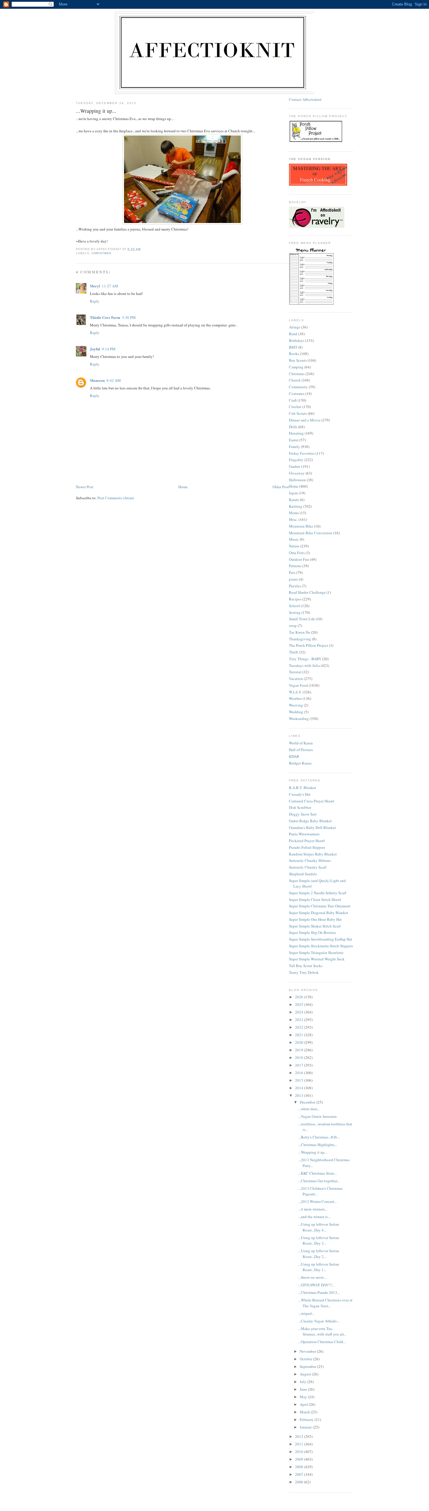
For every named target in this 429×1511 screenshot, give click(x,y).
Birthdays (296, 340)
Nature (294, 546)
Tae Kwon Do (299, 632)
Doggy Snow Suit (303, 814)
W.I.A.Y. (295, 692)
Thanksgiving (300, 639)
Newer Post (84, 486)
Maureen (97, 380)
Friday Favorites (302, 453)
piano (293, 579)
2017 (299, 1065)
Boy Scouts (298, 360)
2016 (299, 1072)
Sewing (295, 612)
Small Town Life (302, 618)
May (304, 1396)
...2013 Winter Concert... (317, 1201)
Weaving (296, 705)
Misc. (293, 519)
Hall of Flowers (301, 749)
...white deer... (309, 1108)
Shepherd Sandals (303, 873)
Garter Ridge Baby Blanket (310, 820)
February (307, 1419)
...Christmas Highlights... (317, 1144)
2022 (299, 1027)
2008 (299, 1466)
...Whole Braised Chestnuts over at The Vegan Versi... (325, 1302)
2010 (299, 1451)
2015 (299, 1080)
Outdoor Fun (299, 559)
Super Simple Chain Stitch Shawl (315, 899)
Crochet (295, 406)
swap (293, 625)
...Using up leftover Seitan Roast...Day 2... (318, 1253)
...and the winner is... (314, 1216)
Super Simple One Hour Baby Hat (315, 919)
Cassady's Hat (300, 794)
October (306, 1358)
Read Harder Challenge (307, 592)
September (308, 1366)
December (308, 1102)
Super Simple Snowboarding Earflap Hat (320, 939)
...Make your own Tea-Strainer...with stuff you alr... (322, 1331)
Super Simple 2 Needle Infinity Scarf (317, 892)
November (308, 1351)
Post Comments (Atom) (115, 497)
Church (295, 380)
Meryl (95, 286)
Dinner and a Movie (304, 420)
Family (294, 446)
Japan (293, 493)
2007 (299, 1474)
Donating (296, 433)
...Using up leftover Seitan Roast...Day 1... (318, 1267)
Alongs (294, 327)
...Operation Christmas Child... (322, 1341)
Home (183, 486)
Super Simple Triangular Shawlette (316, 952)
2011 (299, 1444)
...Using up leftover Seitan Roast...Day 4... (318, 1227)
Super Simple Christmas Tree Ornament (319, 906)
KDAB (294, 756)
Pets (292, 572)
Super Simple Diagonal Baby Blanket (318, 912)
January (306, 1427)
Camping (296, 367)
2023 (299, 1019)
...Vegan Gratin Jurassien (317, 1116)
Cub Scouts (298, 413)
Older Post (281, 486)
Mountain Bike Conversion (310, 532)
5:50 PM (129, 317)
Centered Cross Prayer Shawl (311, 801)
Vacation (296, 678)
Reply (95, 301)
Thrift (293, 652)
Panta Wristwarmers (304, 834)
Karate (294, 499)
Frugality (296, 459)
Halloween (297, 479)
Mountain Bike (301, 526)
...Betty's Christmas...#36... (319, 1137)
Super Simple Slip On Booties (312, 932)
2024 (299, 1012)
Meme (294, 512)
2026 (299, 996)
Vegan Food (298, 685)
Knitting (295, 506)
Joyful (95, 349)
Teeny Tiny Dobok (304, 972)
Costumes (296, 393)
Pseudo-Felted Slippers (307, 847)
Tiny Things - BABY (305, 658)
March (305, 1412)
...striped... (306, 1313)
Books (294, 353)
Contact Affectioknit (305, 99)
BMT (293, 347)
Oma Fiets (297, 552)
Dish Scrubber (300, 807)
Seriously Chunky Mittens (310, 860)
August (306, 1374)
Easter (294, 439)
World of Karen (301, 743)
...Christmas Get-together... (319, 1180)
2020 (299, 1042)
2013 (299, 1095)
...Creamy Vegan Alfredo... (318, 1321)
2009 (299, 1459)
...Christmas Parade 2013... (319, 1292)
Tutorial (295, 671)
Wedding (296, 711)
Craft (293, 400)
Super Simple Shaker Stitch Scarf (315, 926)
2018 (299, 1057)
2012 (299, 1436)
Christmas (101, 253)
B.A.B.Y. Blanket (302, 787)
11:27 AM (110, 286)
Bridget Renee (300, 763)
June (304, 1389)
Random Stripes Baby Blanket (313, 854)
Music (294, 539)
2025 (299, 1004)
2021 (299, 1034)
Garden (294, 466)
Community (298, 386)
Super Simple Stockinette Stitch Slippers (321, 945)
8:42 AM (114, 380)
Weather (295, 698)
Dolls (293, 426)
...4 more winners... (312, 1209)
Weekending (299, 718)
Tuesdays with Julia (304, 665)
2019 (299, 1050)
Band (293, 333)
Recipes (295, 599)
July (303, 1381)
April (304, 1404)
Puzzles (295, 585)
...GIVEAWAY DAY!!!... (316, 1284)
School (294, 605)
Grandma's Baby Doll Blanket (312, 827)
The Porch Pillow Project (308, 645)
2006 (299, 1481)
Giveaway (297, 473)
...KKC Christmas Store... (317, 1173)
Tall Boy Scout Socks (305, 965)
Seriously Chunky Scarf (307, 867)
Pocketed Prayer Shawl (307, 840)
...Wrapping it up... (312, 1152)
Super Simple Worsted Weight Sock (317, 959)
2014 (299, 1087)
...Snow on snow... (312, 1277)
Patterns (295, 565)
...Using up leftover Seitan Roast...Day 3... (318, 1240)
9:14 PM (109, 349)
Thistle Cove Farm (105, 317)
